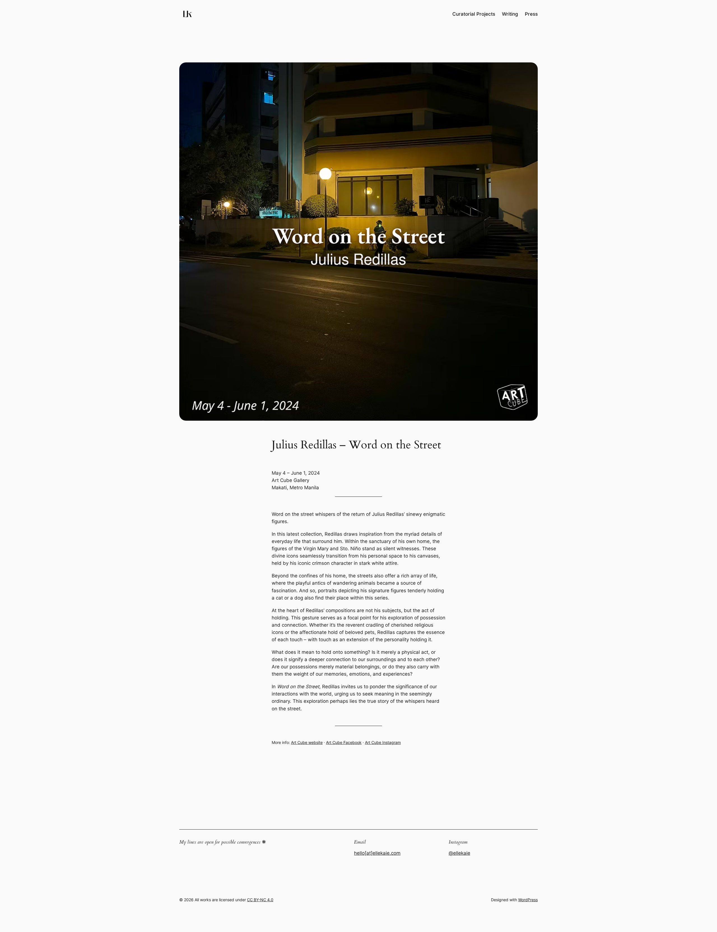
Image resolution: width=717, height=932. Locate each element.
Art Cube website (307, 742)
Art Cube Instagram (383, 742)
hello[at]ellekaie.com (377, 853)
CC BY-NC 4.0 (260, 899)
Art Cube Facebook (344, 742)
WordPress (528, 899)
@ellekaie (459, 853)
